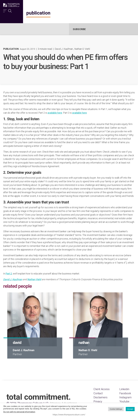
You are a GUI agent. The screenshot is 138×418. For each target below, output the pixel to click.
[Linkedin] (124, 389)
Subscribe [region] (79, 29)
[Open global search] (10, 10)
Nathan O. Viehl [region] (82, 48)
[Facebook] (125, 393)
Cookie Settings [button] (116, 409)
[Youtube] (124, 401)
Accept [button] (130, 409)
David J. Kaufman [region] (64, 48)
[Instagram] (125, 397)
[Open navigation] (5, 10)
